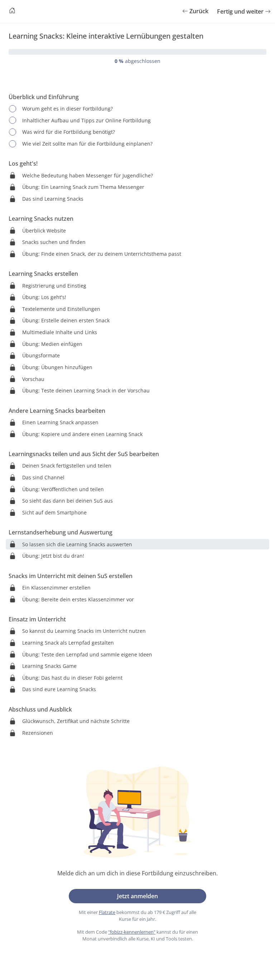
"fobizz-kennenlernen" (131, 932)
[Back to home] (12, 11)
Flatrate (107, 912)
